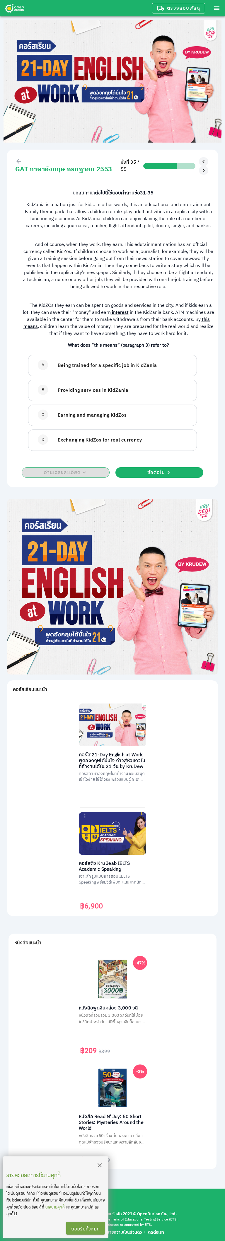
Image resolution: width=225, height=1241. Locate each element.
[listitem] (112, 365)
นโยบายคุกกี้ (55, 1207)
